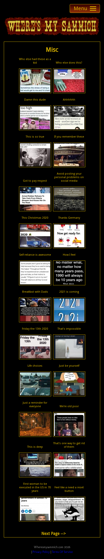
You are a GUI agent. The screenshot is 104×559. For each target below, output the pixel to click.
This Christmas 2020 (35, 217)
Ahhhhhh (69, 99)
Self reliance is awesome (35, 254)
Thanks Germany (69, 217)
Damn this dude (35, 99)
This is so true (35, 136)
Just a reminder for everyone (35, 404)
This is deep (35, 447)
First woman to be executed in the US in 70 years (35, 487)
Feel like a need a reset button (69, 489)
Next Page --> (53, 533)
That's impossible (69, 328)
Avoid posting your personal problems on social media (69, 177)
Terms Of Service (62, 552)
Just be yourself (69, 365)
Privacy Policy (41, 552)
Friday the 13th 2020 (35, 328)
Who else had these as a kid (35, 61)
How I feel (69, 254)
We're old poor (69, 406)
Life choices (35, 365)
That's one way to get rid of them (69, 445)
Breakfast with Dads (35, 291)
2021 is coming (69, 291)
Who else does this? (69, 62)
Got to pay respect (35, 180)
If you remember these (69, 136)
